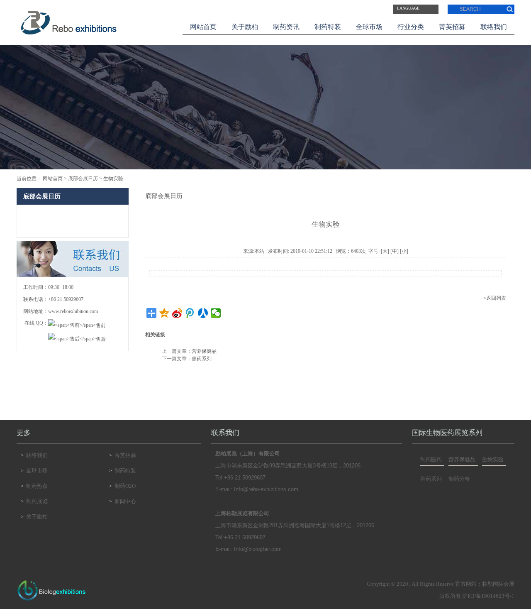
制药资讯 (286, 26)
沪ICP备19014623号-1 (488, 596)
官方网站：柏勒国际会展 (484, 584)
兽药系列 (202, 359)
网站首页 (203, 26)
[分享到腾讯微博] (190, 313)
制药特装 (327, 26)
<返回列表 (494, 298)
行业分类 (410, 26)
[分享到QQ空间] (164, 313)
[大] (385, 251)
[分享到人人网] (203, 313)
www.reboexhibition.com (73, 311)
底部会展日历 (83, 178)
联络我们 (493, 26)
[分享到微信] (216, 313)
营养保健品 (204, 351)
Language (408, 8)
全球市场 (369, 26)
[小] (404, 251)
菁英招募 (452, 26)
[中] (394, 251)
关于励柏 (244, 26)
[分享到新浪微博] (177, 313)
